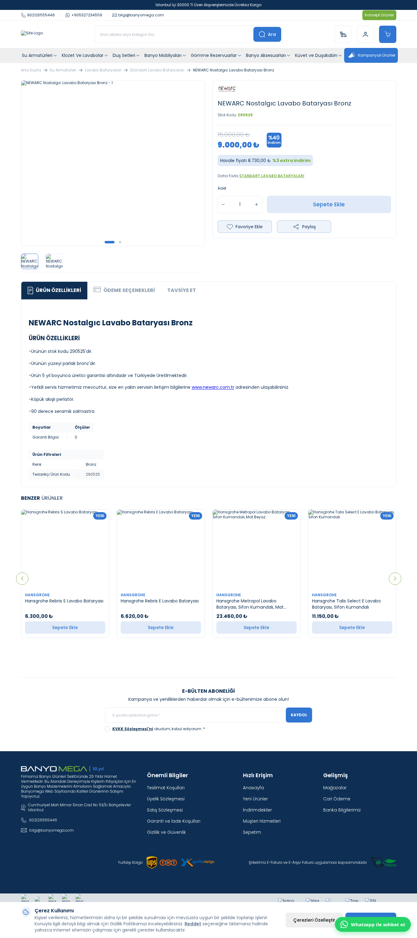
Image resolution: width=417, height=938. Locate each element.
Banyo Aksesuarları (266, 55)
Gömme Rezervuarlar (214, 55)
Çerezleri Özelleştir (314, 920)
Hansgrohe (38, 594)
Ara (272, 34)
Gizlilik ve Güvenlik (166, 832)
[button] (110, 242)
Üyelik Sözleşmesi (166, 799)
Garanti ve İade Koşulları (173, 821)
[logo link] (32, 34)
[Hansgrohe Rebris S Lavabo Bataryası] (65, 549)
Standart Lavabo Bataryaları (157, 70)
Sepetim (252, 832)
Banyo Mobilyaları (162, 55)
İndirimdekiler (257, 810)
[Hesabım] (365, 34)
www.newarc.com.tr (213, 387)
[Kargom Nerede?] (343, 34)
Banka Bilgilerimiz (342, 810)
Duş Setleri (124, 55)
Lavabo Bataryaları (103, 70)
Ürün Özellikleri (58, 290)
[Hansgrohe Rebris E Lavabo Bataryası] (161, 549)
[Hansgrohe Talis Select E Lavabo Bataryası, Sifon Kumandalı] (352, 549)
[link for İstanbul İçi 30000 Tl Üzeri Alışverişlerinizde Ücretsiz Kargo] (208, 5)
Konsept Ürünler (379, 15)
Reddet (193, 924)
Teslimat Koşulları (166, 788)
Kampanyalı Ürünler (376, 55)
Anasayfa (253, 788)
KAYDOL (299, 714)
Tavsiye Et (181, 290)
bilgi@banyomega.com (51, 830)
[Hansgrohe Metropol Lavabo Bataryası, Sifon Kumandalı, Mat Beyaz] (256, 549)
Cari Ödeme (336, 799)
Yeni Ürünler (255, 799)
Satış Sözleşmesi (165, 810)
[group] (113, 163)
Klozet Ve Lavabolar (82, 55)
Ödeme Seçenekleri (129, 290)
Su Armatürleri (37, 55)
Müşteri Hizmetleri (262, 821)
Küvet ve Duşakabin (316, 55)
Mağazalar (335, 788)
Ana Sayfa (31, 70)
